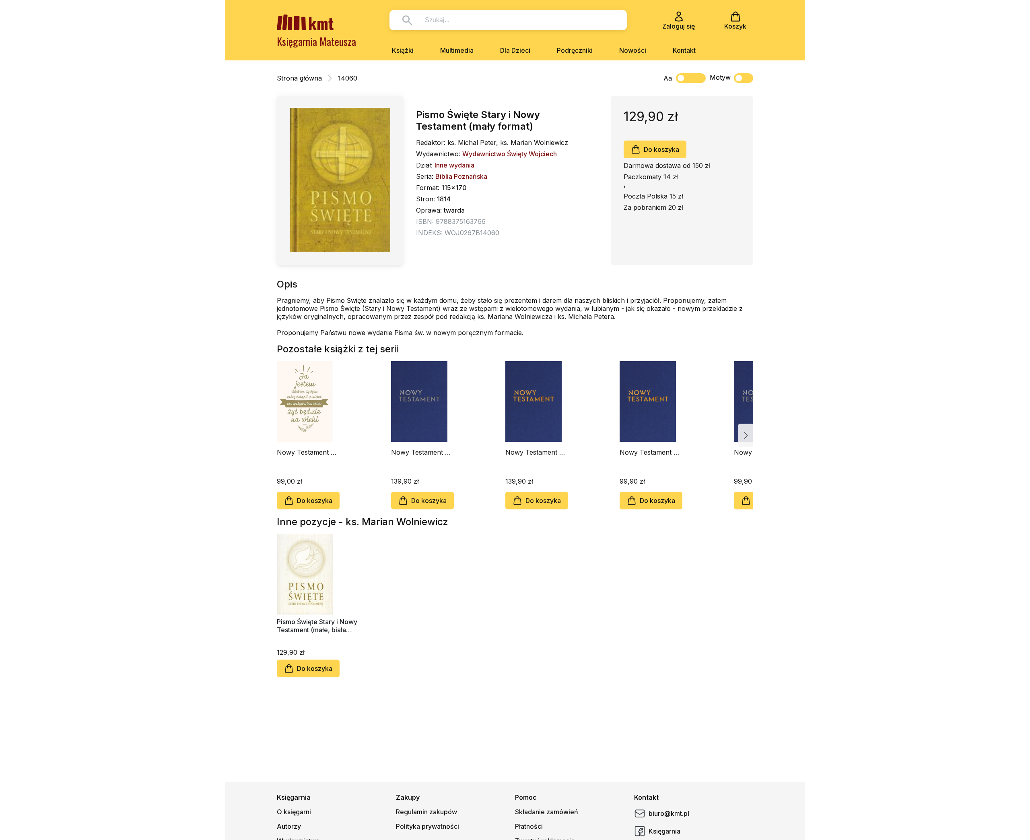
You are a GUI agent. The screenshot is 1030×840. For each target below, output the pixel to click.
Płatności (529, 826)
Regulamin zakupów (426, 812)
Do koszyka (661, 149)
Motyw (720, 77)
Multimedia (457, 50)
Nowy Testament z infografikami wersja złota (650, 452)
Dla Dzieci (515, 50)
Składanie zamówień (546, 812)
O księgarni (294, 812)
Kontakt (684, 50)
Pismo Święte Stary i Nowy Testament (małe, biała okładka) (317, 626)
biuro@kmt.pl (669, 813)
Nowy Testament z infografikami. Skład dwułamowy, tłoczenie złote (535, 452)
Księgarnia (664, 831)
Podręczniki (575, 50)
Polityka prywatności (427, 826)
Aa (667, 78)
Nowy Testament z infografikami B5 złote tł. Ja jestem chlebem (305, 452)
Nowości (632, 50)
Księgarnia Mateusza (316, 41)
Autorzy (289, 826)
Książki (403, 50)
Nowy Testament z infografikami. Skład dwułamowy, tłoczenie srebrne (421, 452)
